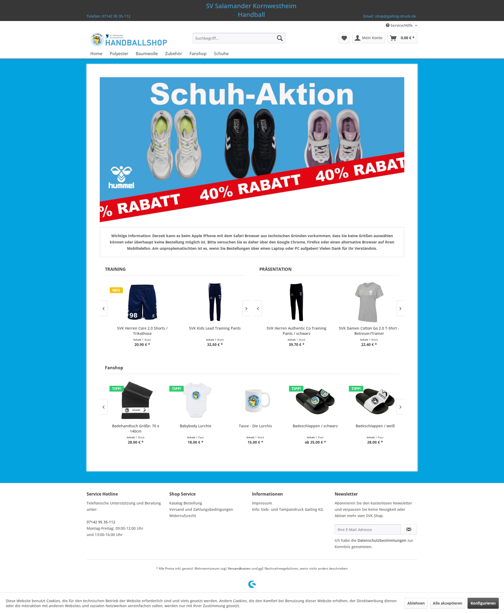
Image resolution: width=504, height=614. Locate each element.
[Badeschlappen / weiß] (372, 401)
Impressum (262, 503)
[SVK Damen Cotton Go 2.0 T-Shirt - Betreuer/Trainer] (366, 302)
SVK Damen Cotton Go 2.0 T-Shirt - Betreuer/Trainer (366, 331)
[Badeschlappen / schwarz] (313, 401)
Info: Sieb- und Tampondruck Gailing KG (287, 509)
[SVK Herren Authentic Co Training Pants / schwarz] (293, 302)
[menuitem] (239, 38)
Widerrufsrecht (182, 515)
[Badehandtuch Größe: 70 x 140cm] (133, 401)
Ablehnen (416, 603)
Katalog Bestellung (185, 503)
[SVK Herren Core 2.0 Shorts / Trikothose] (139, 302)
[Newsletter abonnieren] (409, 529)
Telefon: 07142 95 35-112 (108, 16)
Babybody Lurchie (193, 425)
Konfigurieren (483, 603)
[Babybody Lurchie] (193, 401)
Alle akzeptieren (447, 603)
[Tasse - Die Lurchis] (253, 401)
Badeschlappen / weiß (372, 425)
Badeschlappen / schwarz (312, 425)
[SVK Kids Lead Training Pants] (212, 302)
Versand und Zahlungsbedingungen (201, 509)
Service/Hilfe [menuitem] (402, 25)
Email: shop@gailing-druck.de (389, 16)
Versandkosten (239, 568)
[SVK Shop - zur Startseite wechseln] (128, 39)
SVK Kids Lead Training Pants (212, 328)
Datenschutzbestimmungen (382, 540)
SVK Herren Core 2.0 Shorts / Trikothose (139, 331)
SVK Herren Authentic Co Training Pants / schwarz (293, 331)
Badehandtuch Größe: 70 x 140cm (133, 428)
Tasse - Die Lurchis (252, 425)
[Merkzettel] (344, 38)
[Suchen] (279, 38)
